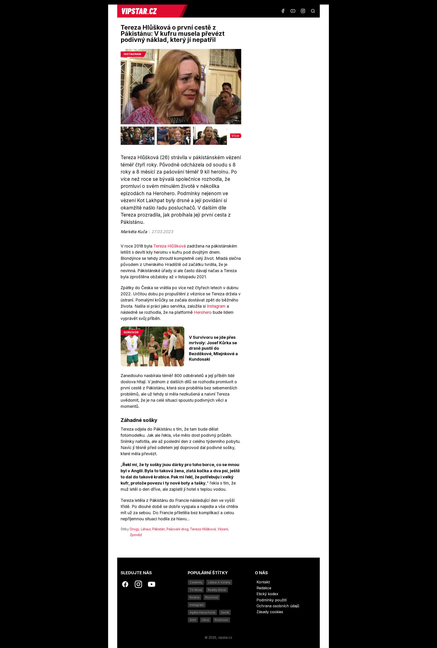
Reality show (217, 590)
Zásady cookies (270, 612)
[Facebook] (282, 11)
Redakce (264, 588)
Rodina (194, 597)
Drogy (134, 529)
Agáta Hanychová (202, 612)
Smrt (193, 620)
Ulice (205, 620)
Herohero (203, 312)
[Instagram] (303, 11)
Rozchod (211, 597)
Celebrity (196, 582)
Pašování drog (177, 529)
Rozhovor (221, 620)
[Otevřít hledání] (313, 11)
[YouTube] (293, 11)
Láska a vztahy (219, 582)
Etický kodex (267, 594)
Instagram (216, 306)
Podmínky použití (272, 600)
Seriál (225, 612)
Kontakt (263, 582)
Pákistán (158, 529)
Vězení (223, 529)
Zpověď (136, 535)
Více (235, 136)
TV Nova (196, 590)
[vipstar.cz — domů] (150, 11)
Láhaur (146, 529)
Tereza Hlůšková (169, 246)
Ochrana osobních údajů (278, 606)
